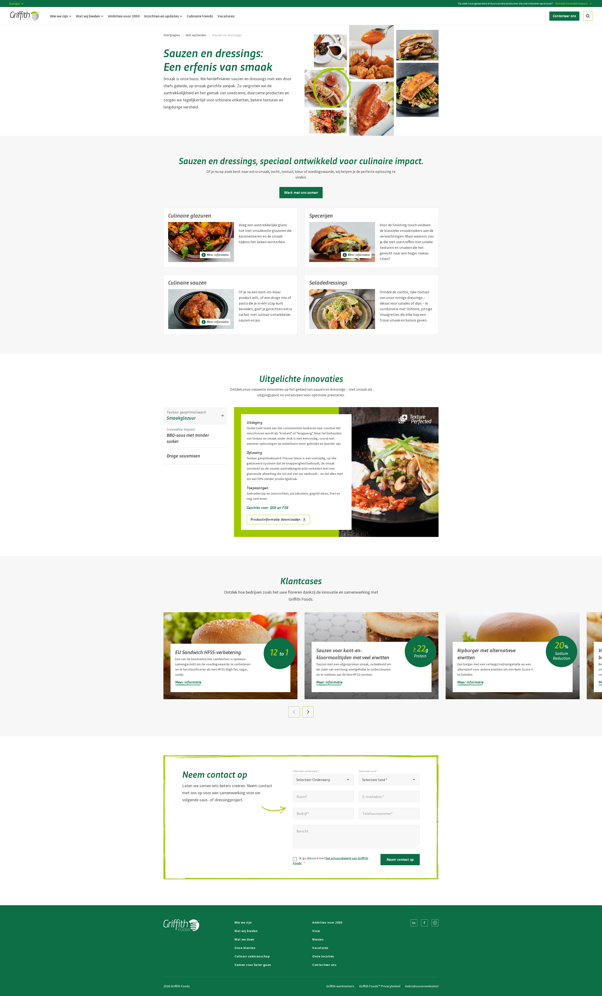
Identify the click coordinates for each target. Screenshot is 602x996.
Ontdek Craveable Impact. (571, 3)
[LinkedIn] (413, 922)
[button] (307, 712)
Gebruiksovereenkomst (422, 986)
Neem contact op (400, 859)
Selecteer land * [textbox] (375, 779)
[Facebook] (424, 922)
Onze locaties (323, 956)
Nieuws (318, 939)
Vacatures (320, 948)
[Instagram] (435, 922)
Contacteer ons (324, 965)
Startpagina (171, 35)
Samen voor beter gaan (252, 965)
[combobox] (323, 779)
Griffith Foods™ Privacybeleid (379, 986)
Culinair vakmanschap (252, 956)
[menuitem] (413, 922)
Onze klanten (244, 948)
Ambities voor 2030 (327, 922)
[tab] (195, 415)
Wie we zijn (243, 922)
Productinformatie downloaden (275, 519)
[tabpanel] (336, 472)
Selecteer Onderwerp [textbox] (313, 779)
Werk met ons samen (301, 192)
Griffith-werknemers (340, 986)
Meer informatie (188, 681)
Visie (316, 931)
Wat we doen (244, 939)
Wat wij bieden (196, 35)
